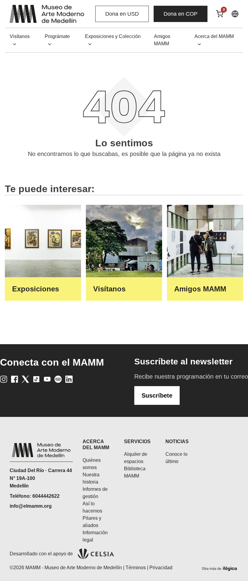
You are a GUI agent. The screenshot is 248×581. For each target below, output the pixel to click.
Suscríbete (157, 395)
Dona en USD (122, 14)
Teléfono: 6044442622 (35, 496)
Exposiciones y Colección (113, 36)
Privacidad (160, 567)
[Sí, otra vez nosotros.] (220, 567)
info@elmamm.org (31, 506)
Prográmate (57, 36)
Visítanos (20, 36)
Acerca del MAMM (214, 36)
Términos (136, 567)
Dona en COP (180, 14)
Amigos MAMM (162, 40)
